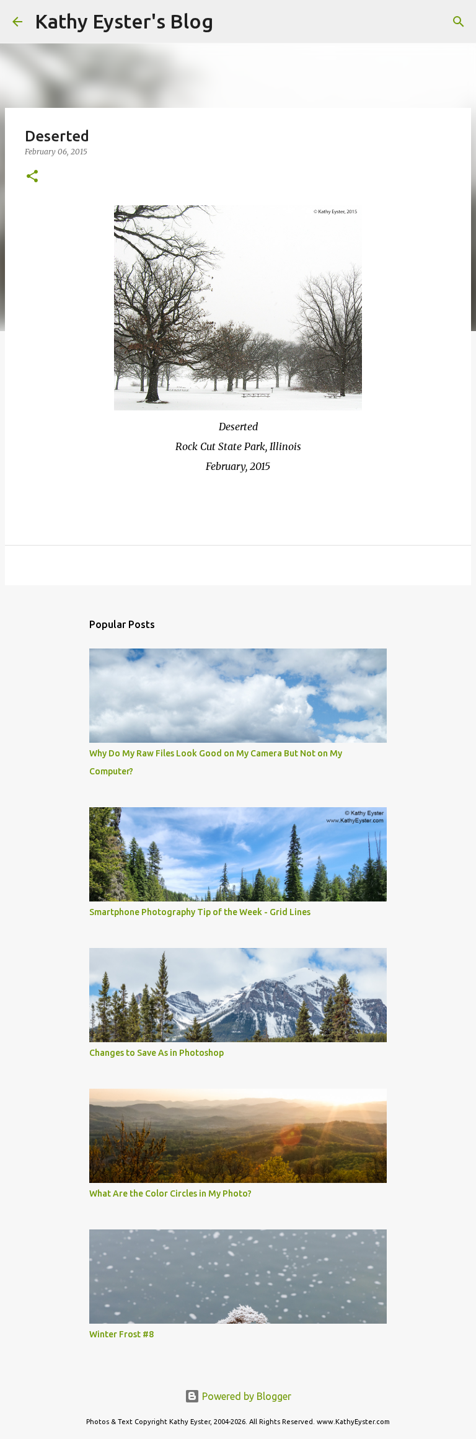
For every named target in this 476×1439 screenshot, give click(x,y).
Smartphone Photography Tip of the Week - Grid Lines (200, 912)
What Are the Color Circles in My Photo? (170, 1193)
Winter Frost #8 (121, 1334)
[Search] (230, 22)
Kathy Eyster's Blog (124, 21)
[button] (32, 177)
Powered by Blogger (245, 1396)
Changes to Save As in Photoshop (156, 1053)
